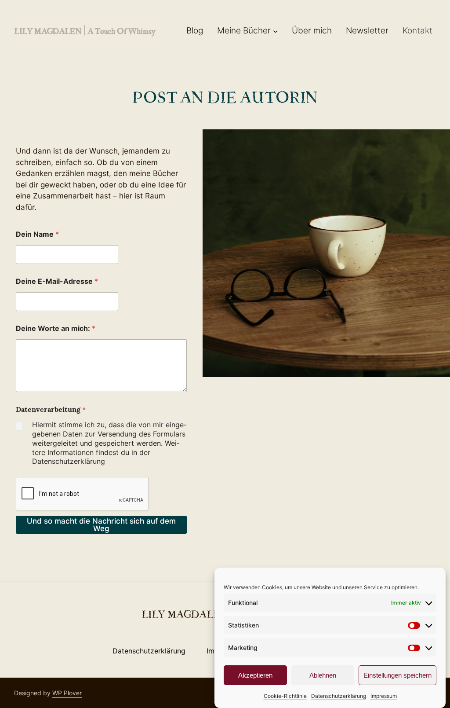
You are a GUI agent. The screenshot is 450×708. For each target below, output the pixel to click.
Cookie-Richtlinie (285, 696)
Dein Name (37, 234)
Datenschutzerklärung (338, 696)
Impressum (383, 696)
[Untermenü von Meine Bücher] (275, 31)
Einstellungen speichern (397, 675)
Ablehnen (322, 675)
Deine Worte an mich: (55, 328)
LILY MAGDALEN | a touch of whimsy (84, 30)
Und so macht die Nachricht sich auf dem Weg (101, 525)
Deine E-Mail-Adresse (57, 281)
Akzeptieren (255, 675)
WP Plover (67, 693)
